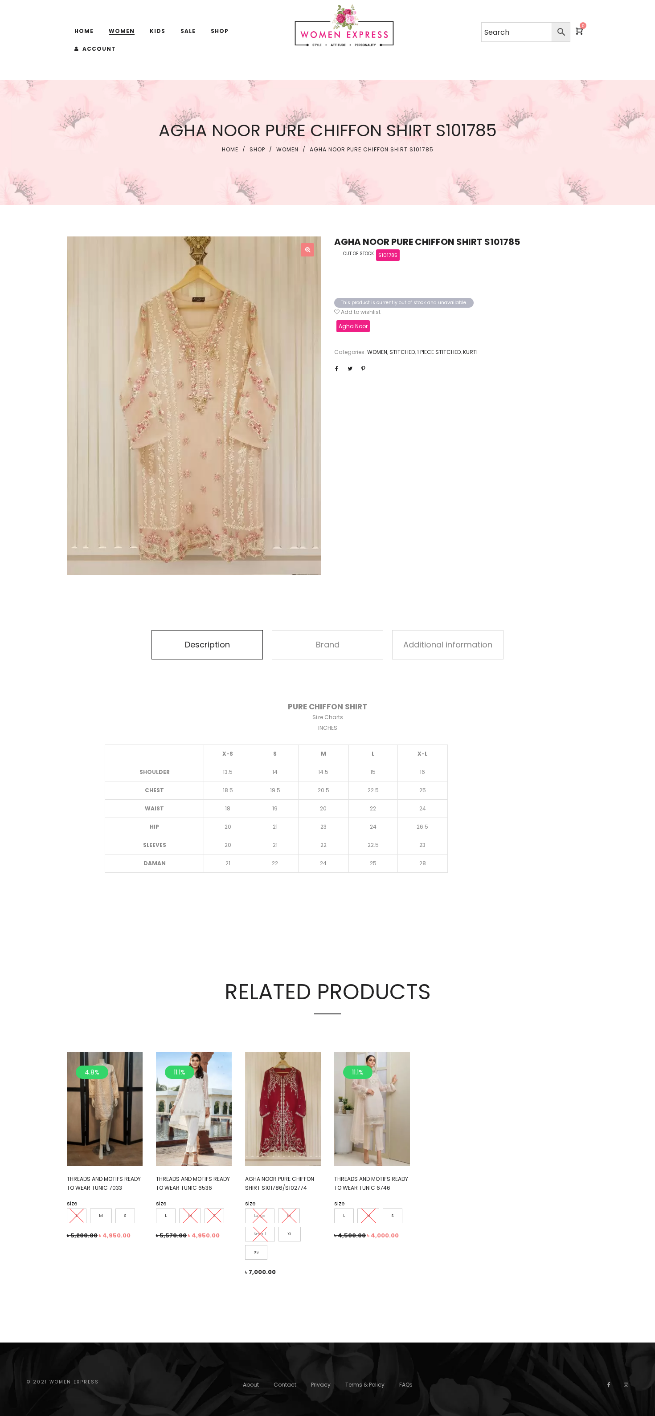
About (251, 1384)
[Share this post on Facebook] (336, 368)
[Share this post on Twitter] (349, 368)
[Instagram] (626, 1384)
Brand (328, 644)
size (72, 1203)
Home (230, 149)
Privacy (321, 1384)
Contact (285, 1384)
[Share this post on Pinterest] (363, 368)
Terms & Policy (365, 1384)
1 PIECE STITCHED (439, 352)
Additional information (447, 644)
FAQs (406, 1384)
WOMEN (287, 149)
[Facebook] (608, 1384)
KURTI (470, 352)
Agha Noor (353, 326)
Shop (257, 149)
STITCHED (402, 352)
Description (207, 644)
